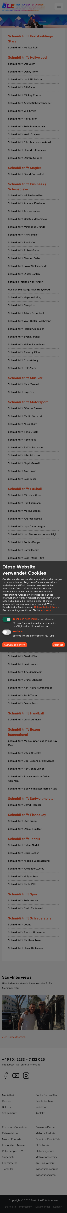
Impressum (47, 610)
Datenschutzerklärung (46, 607)
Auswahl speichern (14, 644)
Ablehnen (58, 644)
